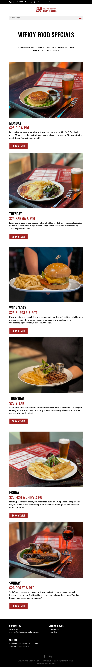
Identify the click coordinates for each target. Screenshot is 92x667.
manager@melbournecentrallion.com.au (24, 632)
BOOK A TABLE (18, 146)
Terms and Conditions (46, 663)
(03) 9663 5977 (17, 2)
